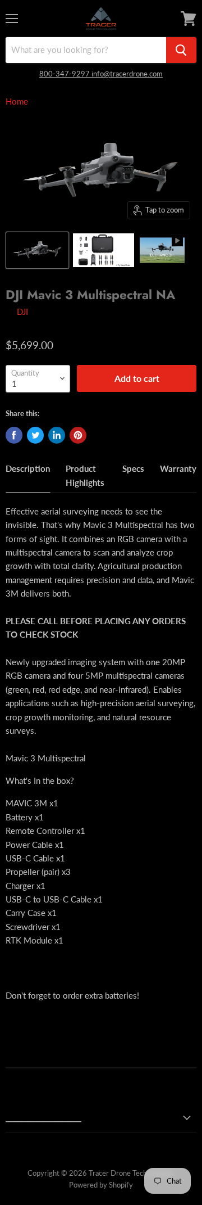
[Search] (181, 50)
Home (17, 101)
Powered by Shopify (101, 1184)
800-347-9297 (65, 73)
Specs (133, 468)
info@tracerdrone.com (127, 73)
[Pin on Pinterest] (78, 435)
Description (28, 468)
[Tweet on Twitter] (35, 435)
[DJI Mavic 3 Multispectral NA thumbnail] (37, 250)
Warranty (178, 468)
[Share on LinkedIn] (56, 435)
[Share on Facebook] (14, 435)
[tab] (28, 477)
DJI (22, 311)
